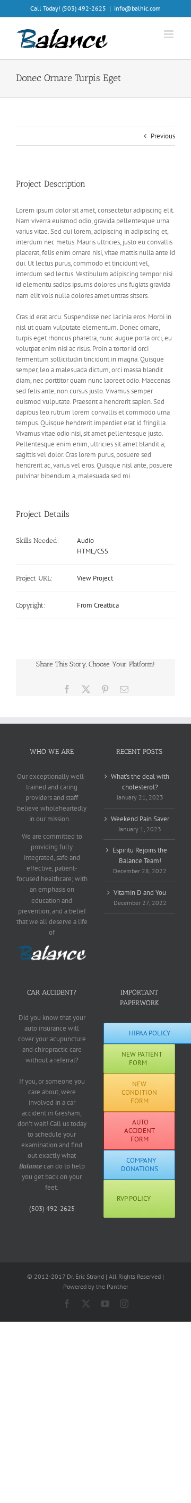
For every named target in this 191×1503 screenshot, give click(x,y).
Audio (85, 540)
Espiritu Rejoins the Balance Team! (139, 855)
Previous (163, 135)
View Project (95, 578)
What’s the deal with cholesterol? (140, 782)
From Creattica (98, 605)
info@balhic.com (137, 8)
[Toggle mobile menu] (169, 34)
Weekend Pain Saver (140, 818)
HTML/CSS (92, 551)
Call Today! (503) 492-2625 (68, 8)
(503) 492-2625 (52, 1208)
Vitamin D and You (140, 892)
